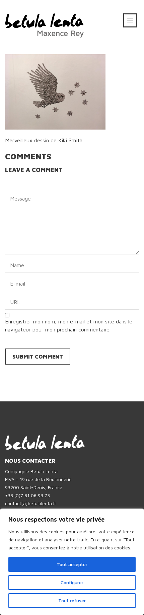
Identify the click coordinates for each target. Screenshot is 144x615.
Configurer (72, 582)
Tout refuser (72, 600)
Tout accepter (72, 564)
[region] (72, 562)
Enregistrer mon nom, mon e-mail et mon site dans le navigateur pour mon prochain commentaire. (68, 325)
